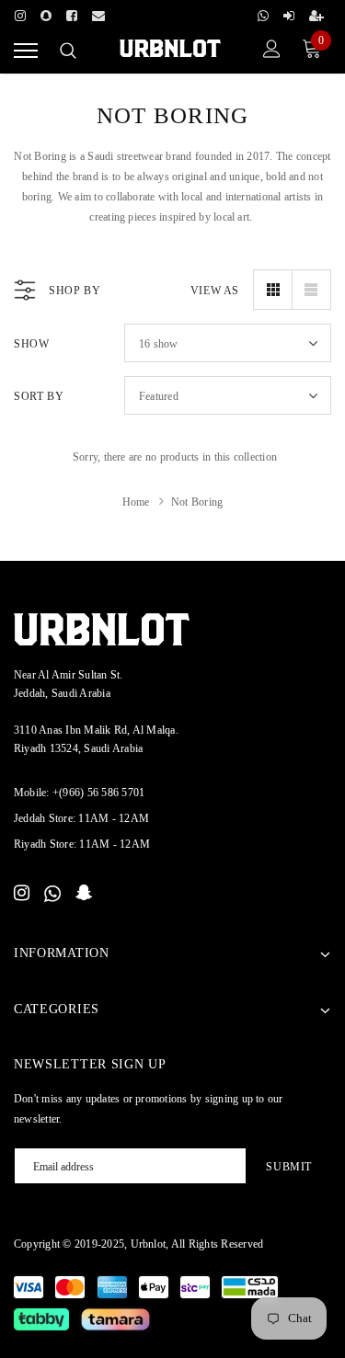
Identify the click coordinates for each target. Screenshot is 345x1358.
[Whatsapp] (263, 13)
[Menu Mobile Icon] (26, 51)
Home (136, 502)
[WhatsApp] (52, 893)
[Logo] (170, 49)
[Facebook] (72, 13)
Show (31, 343)
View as (214, 290)
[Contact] (98, 13)
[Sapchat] (46, 13)
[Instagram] (20, 13)
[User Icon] (272, 51)
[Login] (289, 13)
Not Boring (197, 502)
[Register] (316, 13)
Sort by (38, 396)
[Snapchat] (84, 893)
